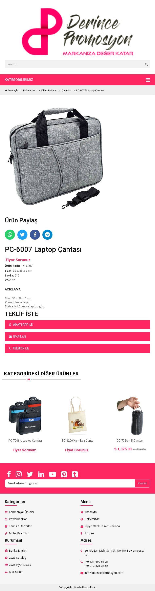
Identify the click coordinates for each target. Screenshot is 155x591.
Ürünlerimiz (30, 90)
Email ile (19, 336)
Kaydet (142, 483)
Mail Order (16, 572)
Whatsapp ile (22, 324)
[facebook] (9, 474)
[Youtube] (52, 474)
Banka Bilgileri (18, 550)
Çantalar (66, 90)
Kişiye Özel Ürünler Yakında (102, 526)
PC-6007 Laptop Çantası (90, 90)
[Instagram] (19, 474)
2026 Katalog (17, 557)
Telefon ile (20, 348)
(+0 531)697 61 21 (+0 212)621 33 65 (96, 564)
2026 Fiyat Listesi (20, 565)
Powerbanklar (18, 519)
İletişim (89, 533)
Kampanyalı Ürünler (21, 512)
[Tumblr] (75, 474)
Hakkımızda (92, 519)
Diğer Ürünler (49, 90)
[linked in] (41, 474)
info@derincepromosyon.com (104, 573)
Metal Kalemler (19, 533)
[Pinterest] (64, 474)
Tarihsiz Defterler (20, 526)
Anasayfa (12, 90)
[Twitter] (30, 474)
